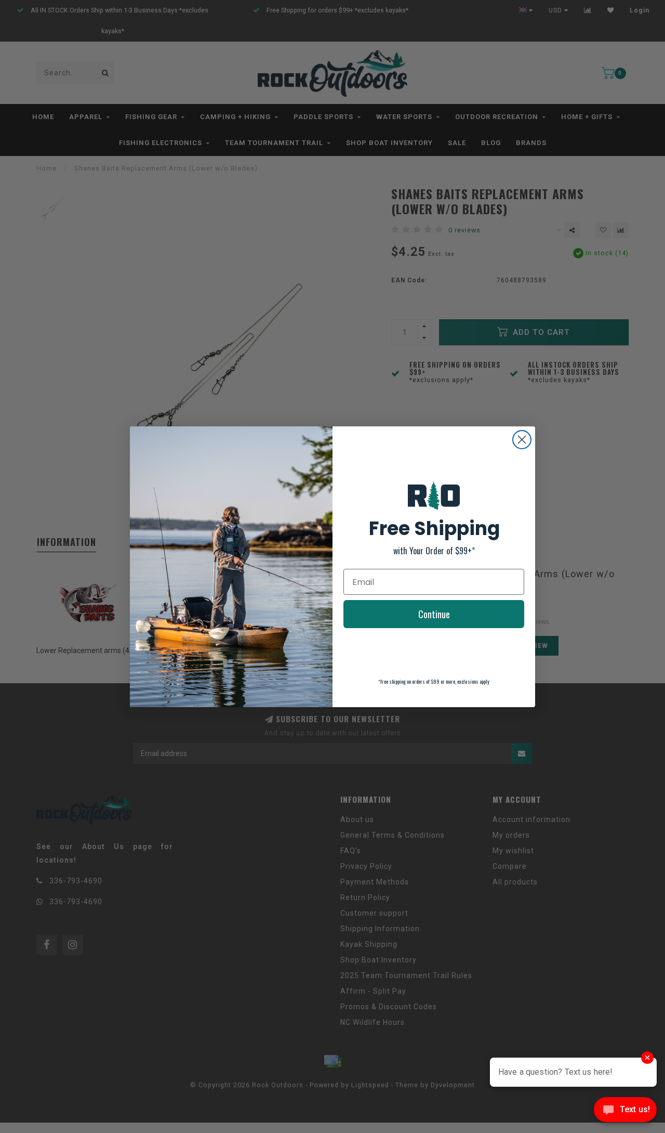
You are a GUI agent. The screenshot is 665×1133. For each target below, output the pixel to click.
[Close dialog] (522, 440)
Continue (434, 614)
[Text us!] (625, 1112)
